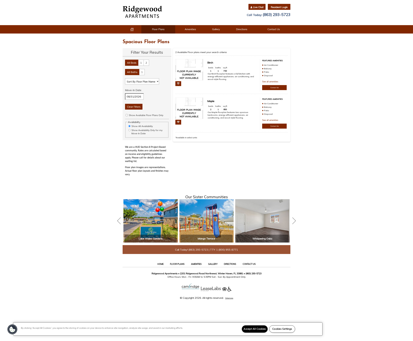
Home (132, 29)
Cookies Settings (282, 328)
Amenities (190, 29)
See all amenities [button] (270, 81)
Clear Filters (134, 106)
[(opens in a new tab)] (213, 290)
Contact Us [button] (274, 87)
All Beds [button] (131, 62)
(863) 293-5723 (276, 14)
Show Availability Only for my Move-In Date (146, 132)
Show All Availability (142, 126)
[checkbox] (127, 115)
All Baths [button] (132, 72)
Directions (241, 29)
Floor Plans (158, 29)
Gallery (216, 29)
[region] (168, 329)
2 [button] (146, 62)
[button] (12, 329)
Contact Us (273, 29)
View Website (150, 214)
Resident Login (279, 7)
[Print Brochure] (178, 83)
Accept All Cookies (255, 328)
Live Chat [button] (258, 7)
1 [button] (141, 62)
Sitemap (229, 298)
